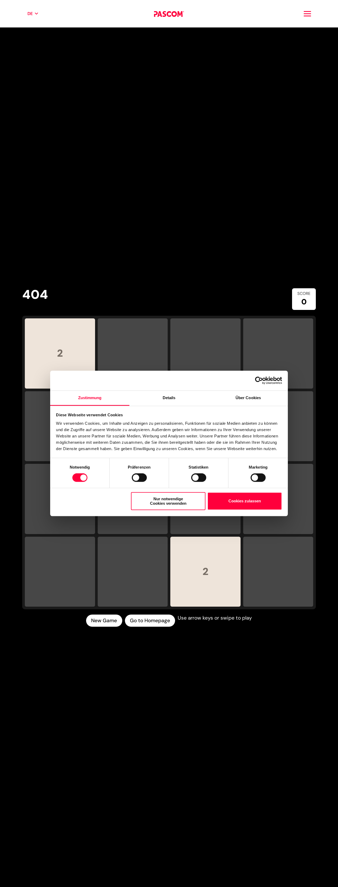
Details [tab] (169, 397)
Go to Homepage (150, 620)
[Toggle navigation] (307, 13)
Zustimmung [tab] (90, 397)
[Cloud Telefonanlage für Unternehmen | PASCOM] (169, 13)
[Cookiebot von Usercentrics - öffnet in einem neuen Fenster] (259, 381)
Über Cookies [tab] (248, 397)
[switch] (139, 477)
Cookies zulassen (244, 501)
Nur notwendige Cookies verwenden (168, 501)
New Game (104, 620)
